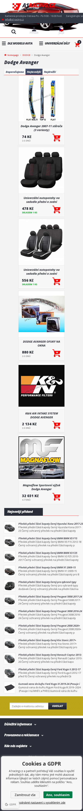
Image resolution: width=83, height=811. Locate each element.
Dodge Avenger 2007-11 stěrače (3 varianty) (41, 128)
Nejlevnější (34, 72)
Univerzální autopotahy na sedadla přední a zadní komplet (42, 271)
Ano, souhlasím (58, 795)
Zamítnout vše (25, 795)
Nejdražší (50, 72)
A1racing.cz (41, 6)
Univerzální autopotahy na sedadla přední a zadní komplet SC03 (42, 200)
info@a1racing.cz (14, 19)
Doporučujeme (15, 72)
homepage (13, 55)
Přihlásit (34, 32)
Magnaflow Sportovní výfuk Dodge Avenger (41, 487)
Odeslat (57, 706)
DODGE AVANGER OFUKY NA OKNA (41, 343)
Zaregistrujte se (74, 16)
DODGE (26, 55)
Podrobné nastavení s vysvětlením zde (41, 802)
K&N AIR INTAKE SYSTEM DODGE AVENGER (41, 415)
